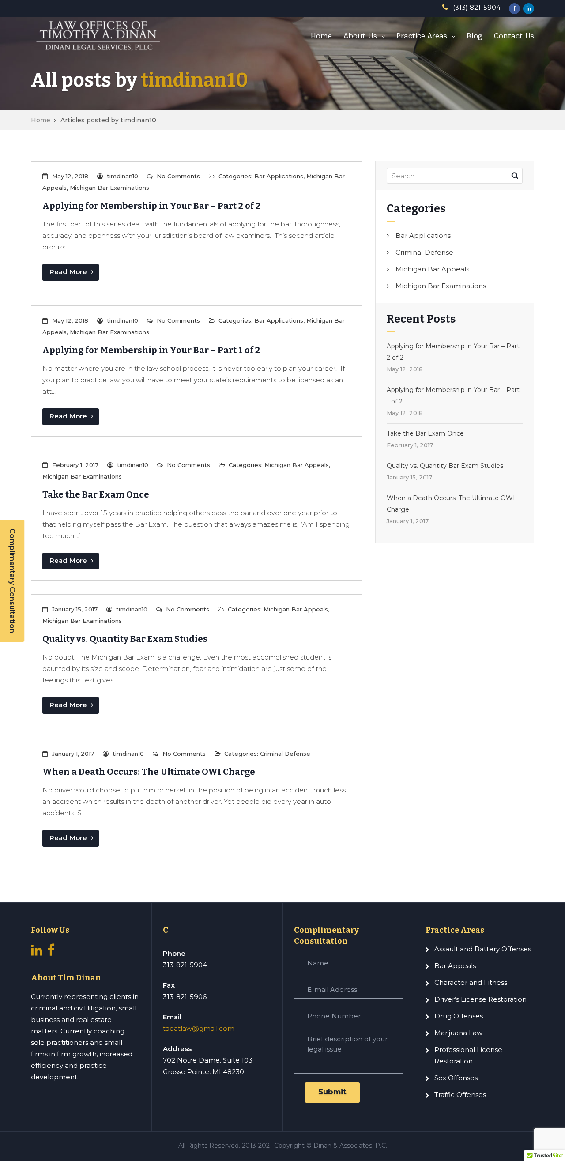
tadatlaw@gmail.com (198, 1028)
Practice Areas (421, 35)
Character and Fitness (470, 982)
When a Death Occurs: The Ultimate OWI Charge (148, 771)
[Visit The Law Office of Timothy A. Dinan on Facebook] (51, 952)
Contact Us (514, 35)
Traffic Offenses (460, 1094)
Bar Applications (278, 176)
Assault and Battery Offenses (482, 949)
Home (321, 35)
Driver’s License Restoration (480, 999)
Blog (474, 35)
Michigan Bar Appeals (296, 464)
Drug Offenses (458, 1016)
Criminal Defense (285, 753)
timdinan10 (194, 80)
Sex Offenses (456, 1078)
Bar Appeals (455, 965)
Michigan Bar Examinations (109, 187)
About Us (360, 35)
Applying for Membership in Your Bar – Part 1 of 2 (151, 350)
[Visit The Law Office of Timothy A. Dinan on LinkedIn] (36, 952)
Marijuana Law (458, 1033)
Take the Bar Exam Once (95, 494)
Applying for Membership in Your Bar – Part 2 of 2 (151, 205)
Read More (69, 272)
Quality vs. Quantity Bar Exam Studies (124, 638)
